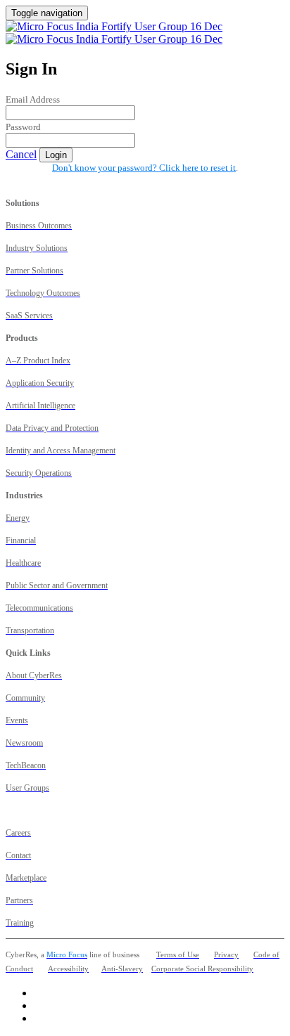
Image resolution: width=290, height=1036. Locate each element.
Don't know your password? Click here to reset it (144, 167)
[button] (21, 154)
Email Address (33, 99)
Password (23, 127)
